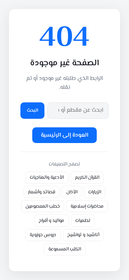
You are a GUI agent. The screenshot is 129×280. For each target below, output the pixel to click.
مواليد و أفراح (51, 220)
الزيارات (94, 192)
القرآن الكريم (87, 177)
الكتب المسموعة (64, 249)
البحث (32, 110)
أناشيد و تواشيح (83, 235)
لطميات (82, 220)
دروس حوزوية (43, 235)
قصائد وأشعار (41, 192)
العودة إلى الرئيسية (64, 135)
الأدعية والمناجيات (47, 177)
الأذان (71, 192)
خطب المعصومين (42, 206)
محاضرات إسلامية (87, 206)
